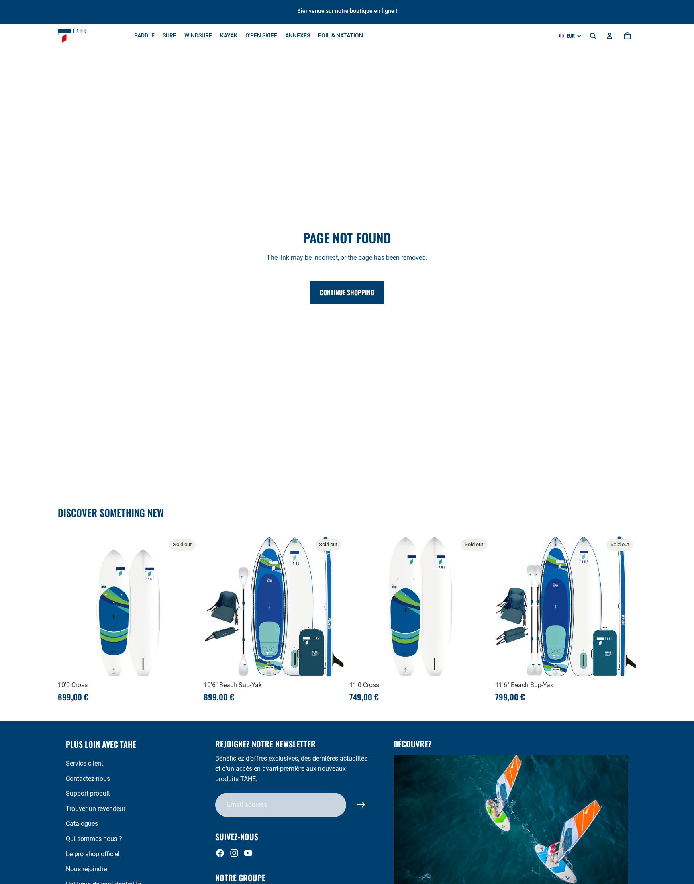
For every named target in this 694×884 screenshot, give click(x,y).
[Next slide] (187, 606)
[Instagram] (234, 853)
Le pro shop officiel (93, 854)
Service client (84, 763)
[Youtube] (248, 853)
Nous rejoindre (86, 869)
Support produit (88, 793)
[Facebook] (220, 853)
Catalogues (82, 823)
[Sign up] (361, 805)
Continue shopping (347, 292)
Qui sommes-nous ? (94, 839)
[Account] (609, 36)
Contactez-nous (88, 778)
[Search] (593, 36)
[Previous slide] (70, 606)
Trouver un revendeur (95, 809)
